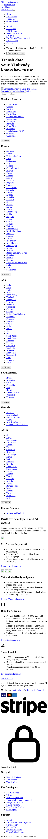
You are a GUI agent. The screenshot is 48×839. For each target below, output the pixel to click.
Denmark (10, 200)
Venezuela (10, 395)
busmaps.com (9, 4)
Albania (9, 250)
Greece (9, 202)
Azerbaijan (11, 353)
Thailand (10, 297)
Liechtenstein (12, 229)
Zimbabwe (10, 442)
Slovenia (10, 190)
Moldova (10, 233)
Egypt (8, 437)
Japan (8, 287)
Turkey (9, 290)
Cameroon (10, 449)
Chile (8, 383)
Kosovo (9, 267)
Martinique (11, 112)
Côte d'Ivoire (11, 440)
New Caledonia (13, 417)
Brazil (8, 378)
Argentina (10, 380)
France (9, 154)
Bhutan (9, 333)
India (8, 285)
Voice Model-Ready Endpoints (19, 800)
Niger (8, 498)
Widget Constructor (14, 802)
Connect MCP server (12, 89)
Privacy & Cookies (14, 830)
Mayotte (9, 491)
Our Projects (11, 810)
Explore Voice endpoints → (12, 599)
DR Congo (11, 454)
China (8, 331)
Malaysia (10, 304)
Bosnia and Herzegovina (16, 253)
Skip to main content (9, 2)
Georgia (9, 312)
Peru (8, 387)
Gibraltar (10, 255)
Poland (9, 173)
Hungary (10, 170)
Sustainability (12, 825)
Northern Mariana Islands (17, 424)
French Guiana (12, 392)
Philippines (11, 299)
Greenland (10, 133)
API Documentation (14, 797)
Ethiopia (9, 445)
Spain (8, 158)
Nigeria (9, 464)
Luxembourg (11, 212)
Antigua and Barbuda (15, 513)
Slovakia (10, 197)
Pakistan (9, 343)
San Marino (11, 270)
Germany (10, 151)
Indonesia (10, 316)
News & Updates (13, 777)
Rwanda (9, 471)
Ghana (9, 435)
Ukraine (9, 224)
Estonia (9, 195)
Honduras (10, 128)
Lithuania (10, 192)
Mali (8, 459)
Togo (8, 493)
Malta (8, 265)
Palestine (10, 319)
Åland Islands (12, 243)
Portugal (9, 185)
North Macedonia (13, 231)
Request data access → (10, 640)
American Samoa (13, 422)
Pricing (9, 795)
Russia (9, 209)
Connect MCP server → (11, 566)
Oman (9, 324)
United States (12, 104)
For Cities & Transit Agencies (18, 822)
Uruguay (10, 397)
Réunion (10, 452)
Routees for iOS (18, 690)
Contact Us (11, 827)
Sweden (9, 166)
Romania (10, 180)
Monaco (9, 236)
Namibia (10, 478)
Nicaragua (10, 121)
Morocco (10, 462)
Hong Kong (11, 295)
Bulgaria (10, 216)
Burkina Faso (12, 486)
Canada (9, 107)
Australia (10, 412)
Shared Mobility (13, 805)
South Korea (11, 338)
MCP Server (13, 793)
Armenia (10, 350)
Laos (8, 357)
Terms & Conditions (14, 832)
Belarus (9, 258)
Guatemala (10, 136)
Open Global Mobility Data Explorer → (18, 91)
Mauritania (10, 495)
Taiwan (9, 302)
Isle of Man (11, 241)
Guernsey (10, 260)
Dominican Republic (15, 116)
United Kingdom (13, 156)
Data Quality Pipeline (15, 807)
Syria (8, 326)
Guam (9, 420)
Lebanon (10, 341)
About (9, 820)
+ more (5, 141)
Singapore (10, 307)
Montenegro (11, 245)
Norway (9, 178)
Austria (9, 204)
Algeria (9, 481)
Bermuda (10, 124)
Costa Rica (11, 126)
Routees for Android (35, 690)
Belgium (10, 183)
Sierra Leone (11, 469)
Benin (8, 488)
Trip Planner (6, 7)
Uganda (9, 447)
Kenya (9, 457)
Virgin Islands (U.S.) (15, 131)
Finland (9, 175)
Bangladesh (11, 355)
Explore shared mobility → (12, 674)
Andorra (9, 248)
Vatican (9, 226)
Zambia (9, 474)
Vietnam (9, 321)
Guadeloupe (11, 119)
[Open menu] (2, 5)
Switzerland (11, 161)
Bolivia (9, 390)
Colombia (10, 385)
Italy (8, 163)
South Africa (11, 466)
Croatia (9, 221)
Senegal (9, 483)
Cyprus (9, 309)
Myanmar (10, 360)
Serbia (9, 214)
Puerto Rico (11, 114)
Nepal (8, 362)
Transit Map (11, 782)
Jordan (9, 328)
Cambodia (10, 348)
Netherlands (11, 187)
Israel (8, 292)
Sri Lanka (10, 345)
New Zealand (12, 415)
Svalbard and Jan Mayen (16, 262)
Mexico (9, 109)
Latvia (9, 207)
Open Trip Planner (29, 89)
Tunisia (9, 476)
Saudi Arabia (11, 336)
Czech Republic (13, 168)
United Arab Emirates (15, 314)
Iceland (9, 238)
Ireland (9, 219)
